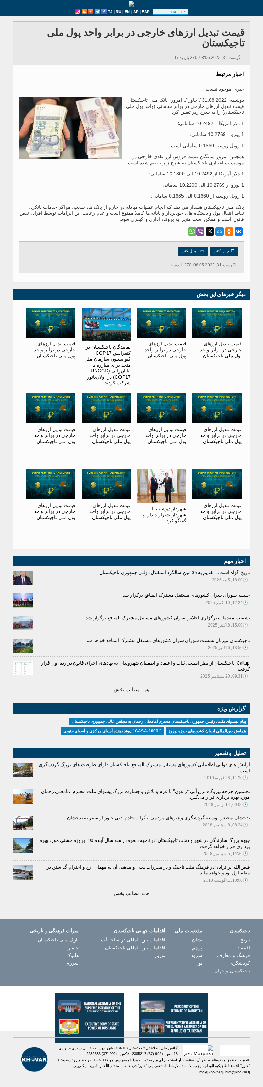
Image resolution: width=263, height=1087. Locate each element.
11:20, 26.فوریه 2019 (226, 777)
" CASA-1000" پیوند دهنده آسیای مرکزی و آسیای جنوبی (112, 731)
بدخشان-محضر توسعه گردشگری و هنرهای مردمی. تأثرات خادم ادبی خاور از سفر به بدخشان (158, 817)
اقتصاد (243, 947)
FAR (146, 12)
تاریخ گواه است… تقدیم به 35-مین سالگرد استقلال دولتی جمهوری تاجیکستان (174, 572)
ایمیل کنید (192, 251)
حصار (73, 947)
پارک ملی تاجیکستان (58, 940)
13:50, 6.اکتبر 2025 (228, 647)
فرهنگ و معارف (233, 955)
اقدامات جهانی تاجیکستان (139, 930)
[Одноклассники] (229, 231)
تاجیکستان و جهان (232, 970)
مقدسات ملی (188, 930)
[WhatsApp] (192, 231)
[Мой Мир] (219, 231)
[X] (210, 231)
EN (127, 12)
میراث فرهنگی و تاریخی (54, 930)
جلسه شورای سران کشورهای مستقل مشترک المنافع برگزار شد (186, 595)
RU (118, 12)
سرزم (72, 963)
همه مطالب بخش (131, 689)
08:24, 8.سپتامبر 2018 (225, 825)
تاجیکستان (240, 930)
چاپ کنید (224, 251)
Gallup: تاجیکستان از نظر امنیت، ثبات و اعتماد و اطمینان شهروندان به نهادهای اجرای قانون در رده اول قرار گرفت (145, 666)
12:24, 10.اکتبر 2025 (226, 602)
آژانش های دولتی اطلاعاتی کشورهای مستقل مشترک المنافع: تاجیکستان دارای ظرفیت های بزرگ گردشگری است (144, 767)
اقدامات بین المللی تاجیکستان (135, 947)
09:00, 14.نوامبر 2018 (226, 804)
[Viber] (200, 231)
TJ (110, 12)
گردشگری (239, 963)
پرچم (197, 947)
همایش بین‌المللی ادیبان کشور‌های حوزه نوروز (207, 731)
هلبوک (72, 955)
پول (198, 963)
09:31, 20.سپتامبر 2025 (224, 676)
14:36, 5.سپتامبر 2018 (225, 853)
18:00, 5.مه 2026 (230, 580)
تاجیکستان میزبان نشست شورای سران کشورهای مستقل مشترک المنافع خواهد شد (168, 640)
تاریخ (245, 940)
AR (136, 12)
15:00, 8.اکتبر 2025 (228, 625)
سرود (196, 955)
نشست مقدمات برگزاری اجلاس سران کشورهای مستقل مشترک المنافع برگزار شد (168, 618)
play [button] (163, 12)
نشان (197, 940)
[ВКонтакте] (239, 231)
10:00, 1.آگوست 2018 (225, 880)
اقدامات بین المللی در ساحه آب (133, 940)
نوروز (159, 955)
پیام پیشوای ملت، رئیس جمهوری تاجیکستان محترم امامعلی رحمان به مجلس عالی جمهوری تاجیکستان (159, 721)
